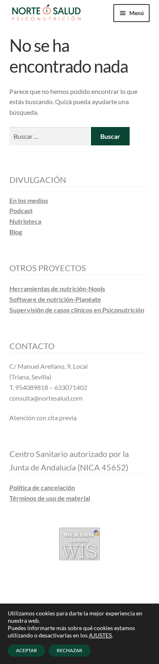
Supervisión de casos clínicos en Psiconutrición (76, 310)
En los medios (28, 200)
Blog (15, 232)
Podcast (21, 210)
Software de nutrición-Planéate (55, 299)
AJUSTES (100, 635)
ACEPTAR (26, 650)
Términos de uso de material (49, 498)
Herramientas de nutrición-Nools (57, 288)
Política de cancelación (42, 487)
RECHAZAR (69, 650)
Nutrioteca (25, 221)
